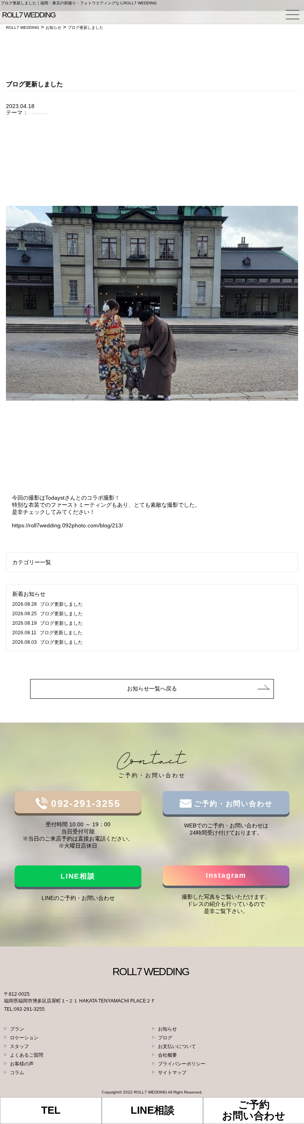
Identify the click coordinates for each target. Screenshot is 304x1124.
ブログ (165, 1037)
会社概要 (167, 1055)
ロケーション (24, 1037)
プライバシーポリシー (181, 1064)
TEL (51, 1110)
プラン (17, 1029)
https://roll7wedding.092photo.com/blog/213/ (67, 525)
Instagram (226, 875)
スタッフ (19, 1046)
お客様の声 (22, 1064)
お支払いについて (177, 1046)
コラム (17, 1072)
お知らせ (167, 1029)
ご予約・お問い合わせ (232, 804)
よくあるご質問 (26, 1055)
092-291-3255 (84, 803)
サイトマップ (172, 1072)
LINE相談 (78, 876)
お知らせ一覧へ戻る (152, 688)
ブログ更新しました (47, 604)
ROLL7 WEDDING (150, 1092)
